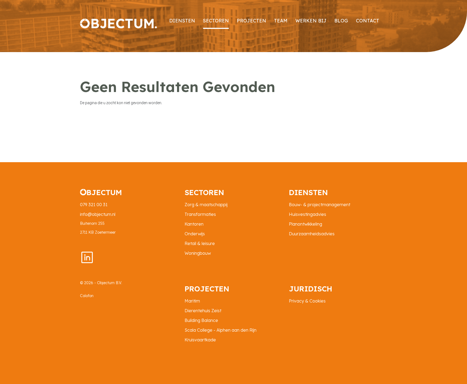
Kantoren (194, 224)
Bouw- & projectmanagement (319, 204)
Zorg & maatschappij (206, 204)
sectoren (216, 20)
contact (367, 20)
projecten (251, 20)
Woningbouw (198, 253)
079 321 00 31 (94, 204)
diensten (182, 20)
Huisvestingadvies (307, 214)
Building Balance (201, 320)
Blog (341, 20)
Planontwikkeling (305, 224)
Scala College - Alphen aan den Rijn (220, 330)
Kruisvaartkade (200, 339)
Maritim (192, 301)
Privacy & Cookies (307, 301)
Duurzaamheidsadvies (312, 233)
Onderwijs (195, 233)
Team (281, 20)
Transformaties (200, 214)
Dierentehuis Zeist (203, 310)
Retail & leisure (200, 243)
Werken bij (310, 20)
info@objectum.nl (97, 214)
